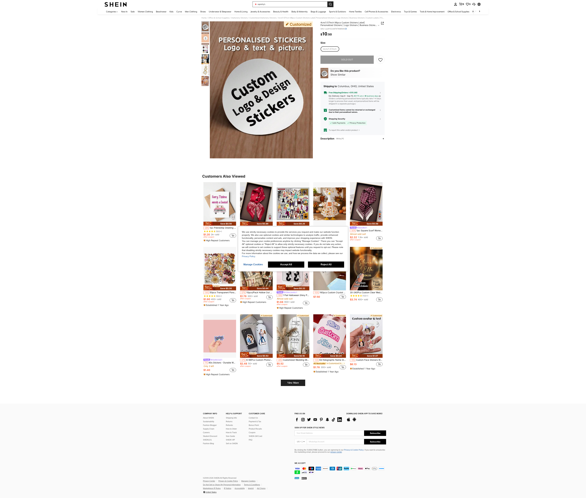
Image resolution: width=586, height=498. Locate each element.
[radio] (329, 49)
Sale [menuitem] (133, 11)
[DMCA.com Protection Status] (304, 478)
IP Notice (227, 488)
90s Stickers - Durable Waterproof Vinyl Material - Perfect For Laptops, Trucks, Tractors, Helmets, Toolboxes (220, 362)
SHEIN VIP (230, 440)
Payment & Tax (255, 421)
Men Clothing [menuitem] (191, 11)
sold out (347, 59)
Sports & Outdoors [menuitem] (337, 11)
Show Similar (338, 74)
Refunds (229, 425)
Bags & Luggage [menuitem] (318, 11)
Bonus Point (254, 425)
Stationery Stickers (239, 18)
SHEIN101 (207, 440)
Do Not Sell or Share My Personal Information (222, 485)
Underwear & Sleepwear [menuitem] (220, 11)
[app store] (348, 421)
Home (203, 18)
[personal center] (455, 4)
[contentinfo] (340, 470)
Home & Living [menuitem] (241, 11)
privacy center (336, 452)
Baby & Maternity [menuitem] (299, 11)
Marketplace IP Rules (212, 488)
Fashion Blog (208, 443)
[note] (219, 224)
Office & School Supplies (218, 18)
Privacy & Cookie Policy (354, 450)
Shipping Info (231, 418)
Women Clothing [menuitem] (145, 11)
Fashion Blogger (210, 425)
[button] (474, 4)
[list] (319, 419)
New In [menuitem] (124, 11)
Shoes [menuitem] (203, 11)
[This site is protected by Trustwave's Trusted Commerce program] (297, 478)
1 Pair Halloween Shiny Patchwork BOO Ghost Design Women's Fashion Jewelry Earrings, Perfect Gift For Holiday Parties (293, 295)
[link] (461, 4)
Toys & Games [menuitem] (410, 11)
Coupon (252, 432)
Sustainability (208, 421)
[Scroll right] (479, 11)
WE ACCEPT (300, 463)
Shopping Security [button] (337, 119)
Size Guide (230, 436)
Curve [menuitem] (179, 11)
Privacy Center (209, 481)
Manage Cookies (248, 481)
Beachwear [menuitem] (161, 11)
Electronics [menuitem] (396, 11)
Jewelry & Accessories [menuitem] (260, 11)
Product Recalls (255, 429)
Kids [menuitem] (171, 11)
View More (293, 382)
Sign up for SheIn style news (310, 428)
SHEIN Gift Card (255, 436)
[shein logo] (116, 4)
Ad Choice (261, 488)
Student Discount (210, 436)
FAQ (250, 440)
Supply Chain (208, 429)
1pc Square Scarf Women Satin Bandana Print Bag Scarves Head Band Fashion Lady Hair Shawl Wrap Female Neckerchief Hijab (367, 230)
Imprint (251, 488)
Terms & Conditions (252, 485)
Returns (229, 421)
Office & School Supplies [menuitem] (458, 11)
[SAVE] (380, 60)
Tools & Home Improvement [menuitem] (432, 11)
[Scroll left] (476, 11)
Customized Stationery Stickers (262, 18)
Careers (206, 432)
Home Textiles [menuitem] (355, 11)
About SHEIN (208, 418)
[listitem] (219, 212)
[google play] (354, 421)
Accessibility (240, 488)
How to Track (231, 432)
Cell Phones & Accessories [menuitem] (376, 11)
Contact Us (253, 418)
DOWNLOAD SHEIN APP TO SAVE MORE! (364, 414)
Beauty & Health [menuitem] (280, 11)
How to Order (231, 429)
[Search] (330, 4)
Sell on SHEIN (232, 443)
